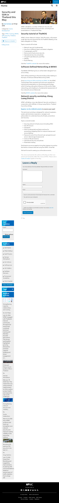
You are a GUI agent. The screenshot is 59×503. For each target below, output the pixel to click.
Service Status (24, 499)
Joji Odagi (8, 313)
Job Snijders (7, 268)
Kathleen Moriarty (6, 272)
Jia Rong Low (8, 265)
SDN (3, 35)
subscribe (51, 207)
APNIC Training (9, 33)
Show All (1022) (8, 285)
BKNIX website (30, 93)
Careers (31, 499)
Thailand (12, 35)
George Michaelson (6, 258)
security (7, 35)
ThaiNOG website (31, 63)
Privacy (20, 497)
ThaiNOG (4, 37)
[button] (51, 5)
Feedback (36, 499)
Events (11, 29)
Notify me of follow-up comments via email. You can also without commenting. (38, 208)
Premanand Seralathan (7, 277)
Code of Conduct (25, 158)
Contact (25, 497)
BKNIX (16, 33)
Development (6, 30)
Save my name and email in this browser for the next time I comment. (39, 194)
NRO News (39, 497)
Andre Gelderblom (6, 415)
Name (24, 184)
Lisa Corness (8, 24)
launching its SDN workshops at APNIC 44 (37, 80)
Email (24, 189)
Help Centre (32, 497)
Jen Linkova (7, 262)
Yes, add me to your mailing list (31, 197)
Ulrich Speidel (8, 281)
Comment (25, 169)
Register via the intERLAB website (31, 109)
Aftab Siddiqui (8, 251)
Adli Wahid (7, 248)
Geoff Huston (8, 254)
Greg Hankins (7, 455)
